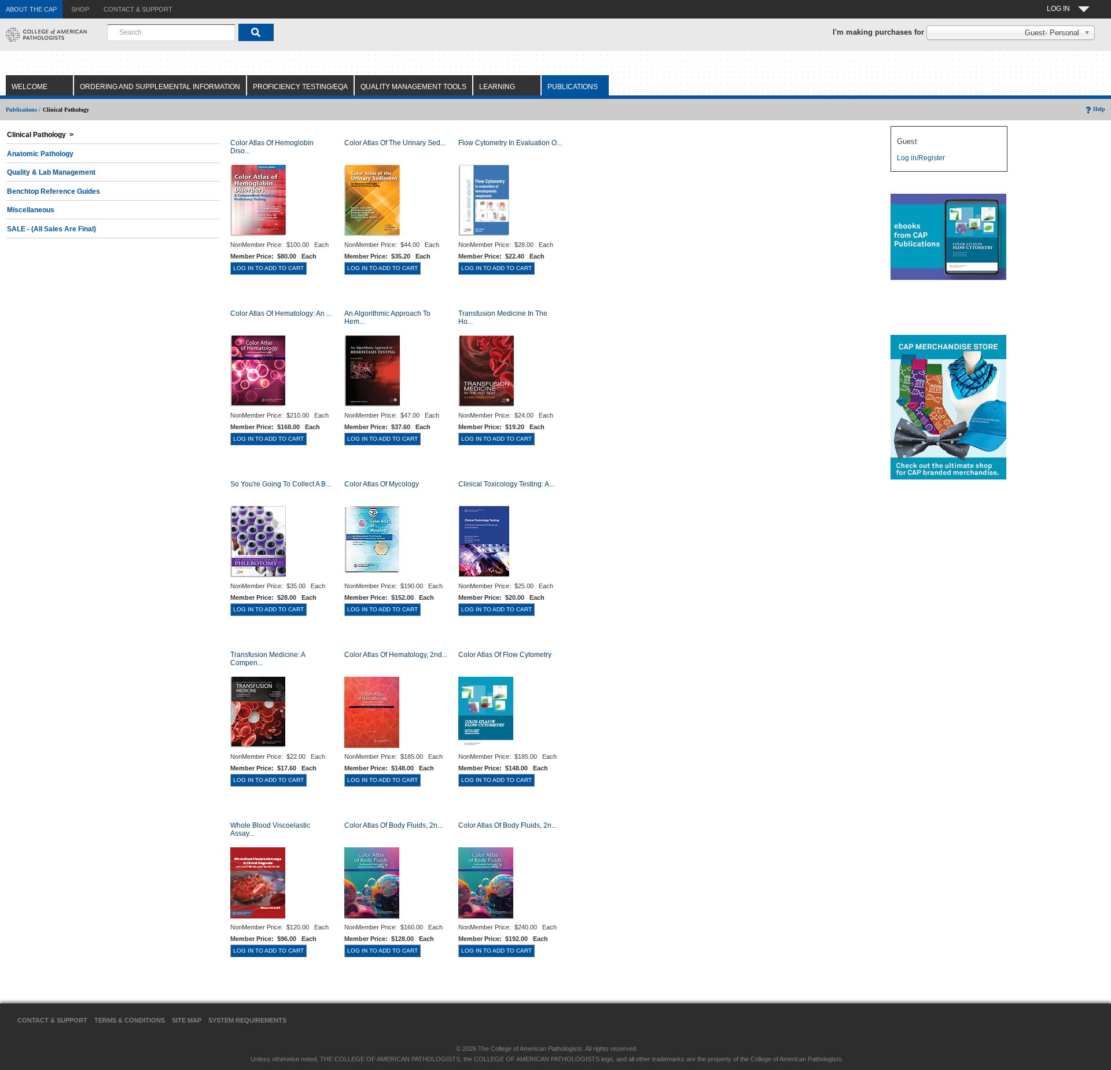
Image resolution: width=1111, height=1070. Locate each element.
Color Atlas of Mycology (381, 484)
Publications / (23, 109)
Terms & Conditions (129, 1020)
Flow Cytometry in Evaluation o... (510, 143)
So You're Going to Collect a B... (280, 484)
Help (1099, 109)
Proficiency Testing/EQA (300, 87)
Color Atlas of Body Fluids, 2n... (393, 825)
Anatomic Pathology (40, 154)
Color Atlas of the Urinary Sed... (395, 143)
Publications (572, 87)
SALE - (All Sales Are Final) (51, 229)
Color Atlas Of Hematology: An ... (281, 313)
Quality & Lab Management (51, 172)
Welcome (29, 87)
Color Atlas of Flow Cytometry (504, 655)
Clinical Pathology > (40, 135)
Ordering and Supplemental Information (160, 87)
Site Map (186, 1020)
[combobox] (171, 32)
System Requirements (247, 1020)
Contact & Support (52, 1020)
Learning (497, 87)
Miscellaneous (30, 210)
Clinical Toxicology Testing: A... (506, 484)
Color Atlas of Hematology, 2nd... (395, 655)
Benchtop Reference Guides (53, 191)
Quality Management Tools (413, 87)
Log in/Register (921, 158)
